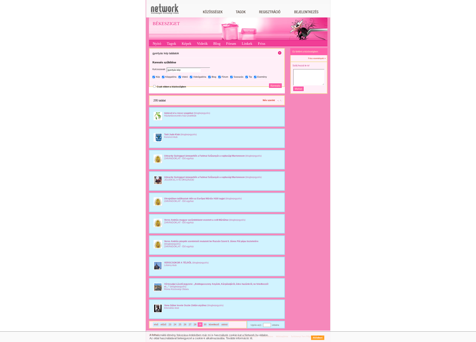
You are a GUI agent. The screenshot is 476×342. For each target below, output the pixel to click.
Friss (261, 43)
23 (170, 324)
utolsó (224, 324)
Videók (202, 43)
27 (190, 324)
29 (200, 324)
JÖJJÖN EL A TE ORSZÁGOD (179, 180)
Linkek (247, 43)
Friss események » (317, 58)
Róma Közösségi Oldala (176, 289)
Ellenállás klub (171, 308)
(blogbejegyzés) (187, 113)
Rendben (317, 337)
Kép (158, 77)
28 (195, 324)
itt (251, 338)
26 (185, 324)
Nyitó (157, 43)
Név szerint (269, 100)
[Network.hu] (164, 10)
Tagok (171, 43)
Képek (186, 43)
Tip (250, 77)
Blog (217, 43)
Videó (185, 77)
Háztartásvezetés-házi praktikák (180, 115)
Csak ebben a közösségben (171, 86)
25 (180, 324)
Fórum (231, 43)
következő (214, 324)
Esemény (262, 77)
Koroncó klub (171, 137)
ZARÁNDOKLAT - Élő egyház (179, 158)
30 (205, 324)
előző (163, 324)
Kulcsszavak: (159, 69)
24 (175, 324)
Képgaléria (170, 77)
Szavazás (238, 77)
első (156, 324)
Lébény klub (170, 265)
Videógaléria (199, 77)
